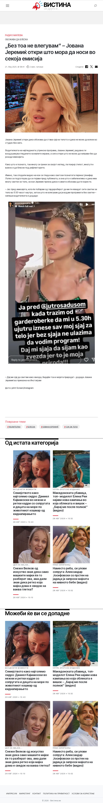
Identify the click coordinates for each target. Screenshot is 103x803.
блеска (31, 426)
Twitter (91, 66)
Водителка (14, 426)
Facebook (86, 66)
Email (96, 66)
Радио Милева (14, 35)
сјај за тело (72, 426)
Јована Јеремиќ (50, 426)
